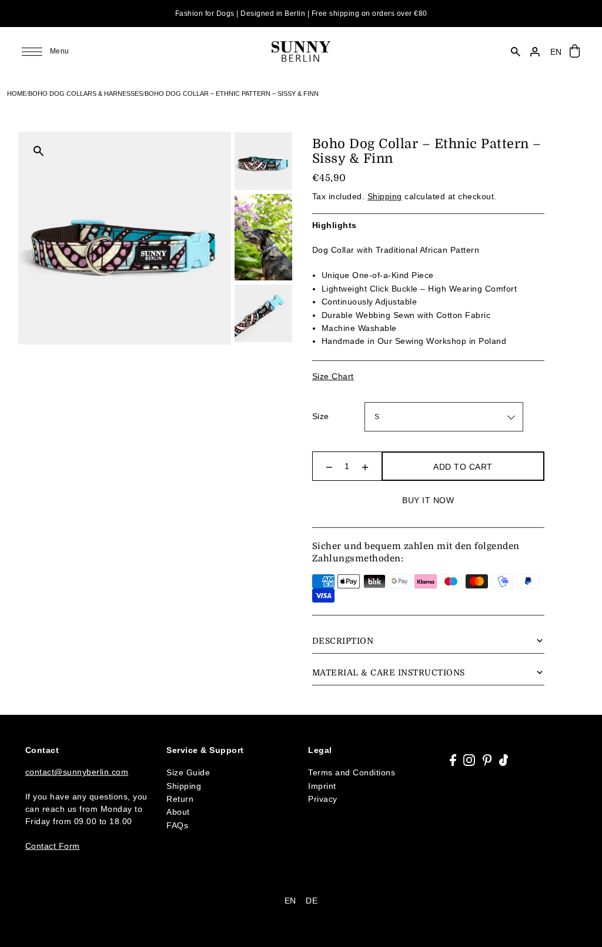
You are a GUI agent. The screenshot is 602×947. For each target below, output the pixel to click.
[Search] (515, 51)
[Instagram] (469, 760)
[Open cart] (575, 51)
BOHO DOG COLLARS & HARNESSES (85, 93)
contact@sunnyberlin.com (77, 772)
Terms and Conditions (351, 772)
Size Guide (188, 772)
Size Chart (333, 376)
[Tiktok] (504, 760)
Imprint (322, 786)
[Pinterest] (487, 760)
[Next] (210, 238)
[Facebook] (453, 760)
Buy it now (428, 500)
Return (179, 799)
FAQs (177, 825)
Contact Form (52, 846)
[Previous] (38, 238)
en (556, 51)
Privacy (322, 799)
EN (290, 900)
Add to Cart (463, 466)
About (178, 812)
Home (16, 93)
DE (311, 900)
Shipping (384, 196)
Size (320, 416)
